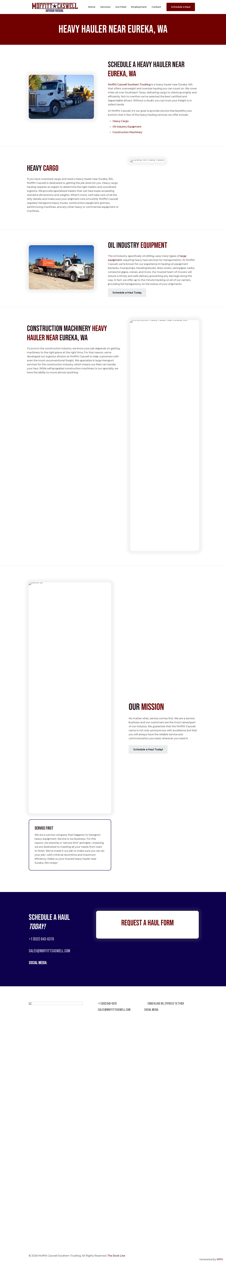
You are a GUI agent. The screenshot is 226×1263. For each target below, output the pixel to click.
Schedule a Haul (180, 6)
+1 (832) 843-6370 (41, 939)
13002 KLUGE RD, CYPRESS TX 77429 (165, 1004)
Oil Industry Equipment (127, 126)
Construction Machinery (127, 132)
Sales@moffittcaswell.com (49, 951)
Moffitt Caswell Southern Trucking (129, 84)
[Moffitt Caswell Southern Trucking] (55, 7)
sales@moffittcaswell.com (113, 1010)
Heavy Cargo (121, 121)
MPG (220, 1259)
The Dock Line (116, 1255)
